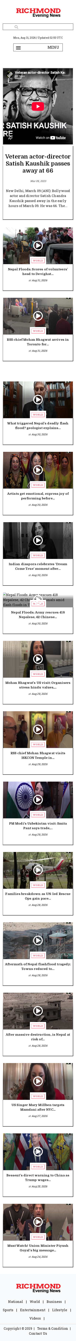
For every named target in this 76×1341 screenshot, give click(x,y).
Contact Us (38, 1333)
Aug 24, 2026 (39, 1256)
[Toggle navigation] (18, 47)
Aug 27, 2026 (39, 1116)
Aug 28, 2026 (39, 905)
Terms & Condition (52, 1328)
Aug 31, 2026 (39, 280)
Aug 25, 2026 (39, 1186)
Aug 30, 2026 (39, 434)
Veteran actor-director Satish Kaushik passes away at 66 (38, 163)
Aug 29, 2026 (39, 693)
